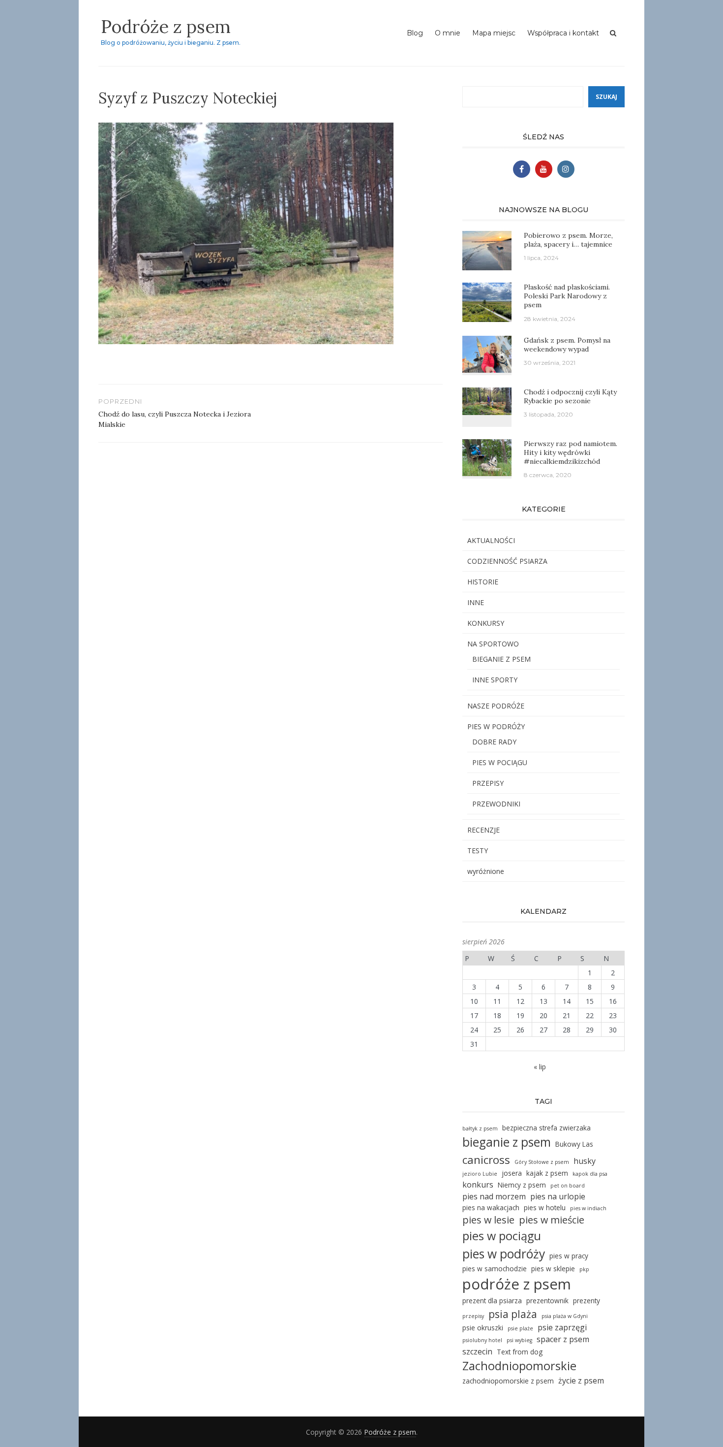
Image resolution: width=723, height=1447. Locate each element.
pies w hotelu (545, 1207)
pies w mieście (551, 1219)
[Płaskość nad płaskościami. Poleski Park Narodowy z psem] (487, 301)
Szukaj (606, 97)
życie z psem (581, 1380)
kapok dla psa (589, 1173)
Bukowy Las (574, 1144)
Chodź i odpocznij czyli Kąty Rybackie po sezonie (570, 396)
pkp (584, 1269)
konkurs (477, 1184)
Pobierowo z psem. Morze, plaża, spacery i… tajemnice (568, 240)
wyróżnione (485, 871)
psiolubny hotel (482, 1340)
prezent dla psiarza (492, 1300)
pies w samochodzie (494, 1268)
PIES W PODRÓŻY (496, 726)
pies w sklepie (553, 1268)
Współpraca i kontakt (563, 33)
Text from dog (519, 1351)
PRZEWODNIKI (496, 803)
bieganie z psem (506, 1142)
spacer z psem (563, 1339)
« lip (540, 1066)
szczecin (477, 1351)
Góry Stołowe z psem (541, 1161)
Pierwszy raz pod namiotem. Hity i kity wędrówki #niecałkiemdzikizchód (570, 452)
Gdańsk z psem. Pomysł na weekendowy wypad (567, 345)
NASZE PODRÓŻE (495, 705)
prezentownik (547, 1300)
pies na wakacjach (490, 1207)
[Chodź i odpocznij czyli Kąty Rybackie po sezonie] (487, 400)
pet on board (567, 1185)
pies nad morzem (494, 1196)
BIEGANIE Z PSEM (501, 659)
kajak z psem (547, 1173)
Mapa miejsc (493, 33)
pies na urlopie (557, 1196)
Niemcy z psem (522, 1185)
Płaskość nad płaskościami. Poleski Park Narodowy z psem (567, 296)
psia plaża (512, 1314)
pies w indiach (588, 1208)
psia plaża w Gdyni (565, 1316)
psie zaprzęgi (562, 1327)
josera (512, 1173)
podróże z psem (516, 1284)
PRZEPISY (488, 783)
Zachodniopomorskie (519, 1366)
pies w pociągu (501, 1236)
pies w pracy (568, 1255)
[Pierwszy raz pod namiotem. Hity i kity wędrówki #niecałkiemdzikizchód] (487, 456)
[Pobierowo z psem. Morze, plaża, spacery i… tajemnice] (487, 250)
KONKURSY (485, 623)
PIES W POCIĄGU (499, 762)
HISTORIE (482, 581)
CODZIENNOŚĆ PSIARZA (507, 561)
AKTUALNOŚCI (491, 540)
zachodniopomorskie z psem (508, 1380)
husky (584, 1161)
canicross (486, 1159)
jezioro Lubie (479, 1173)
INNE (475, 602)
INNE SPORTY (494, 679)
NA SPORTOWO (493, 643)
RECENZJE (483, 830)
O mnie (447, 33)
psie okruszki (482, 1327)
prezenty (586, 1300)
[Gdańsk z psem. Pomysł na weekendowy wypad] (487, 353)
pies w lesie (488, 1219)
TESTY (477, 850)
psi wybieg (519, 1340)
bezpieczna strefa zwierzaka (546, 1127)
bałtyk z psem (480, 1128)
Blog (415, 33)
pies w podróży (503, 1254)
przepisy (473, 1316)
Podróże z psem (166, 26)
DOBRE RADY (494, 741)
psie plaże (520, 1328)
